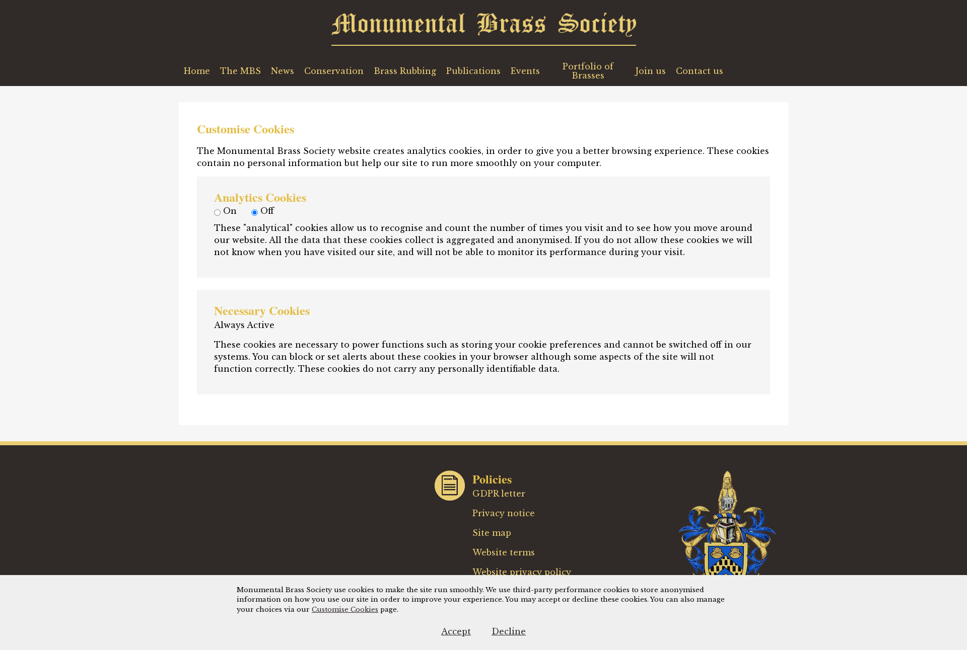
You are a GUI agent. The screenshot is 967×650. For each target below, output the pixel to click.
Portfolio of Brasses (588, 70)
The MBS (240, 71)
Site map (491, 533)
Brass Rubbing (405, 71)
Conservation (334, 71)
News (282, 71)
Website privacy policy (521, 572)
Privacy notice (503, 513)
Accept (456, 631)
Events (525, 71)
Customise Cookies (345, 609)
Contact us (699, 71)
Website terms (503, 552)
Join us (651, 71)
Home (197, 71)
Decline (509, 631)
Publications (473, 71)
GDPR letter (498, 494)
